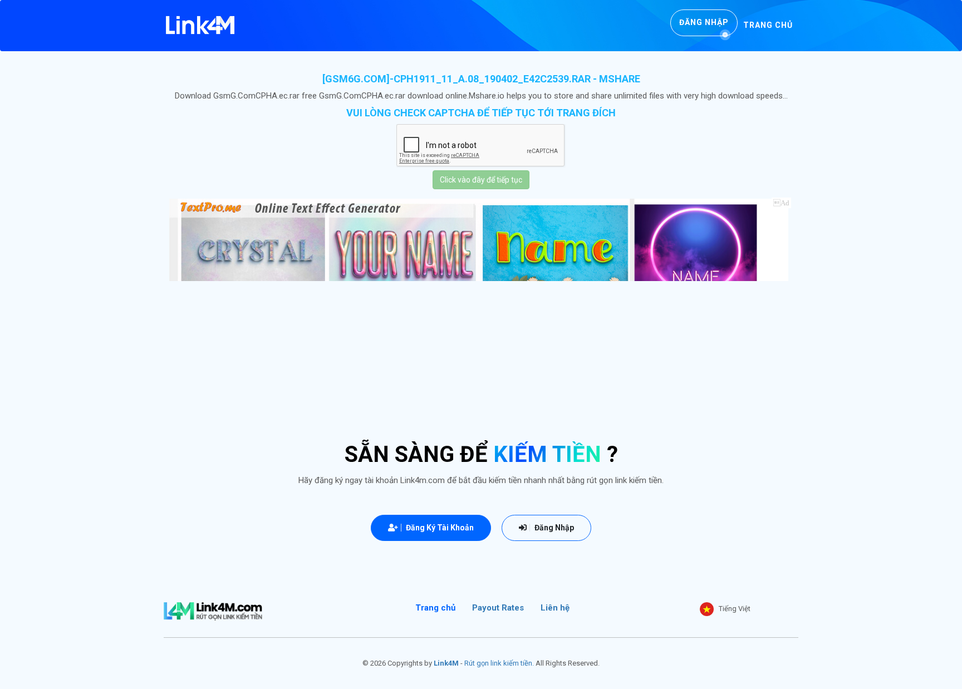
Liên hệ (555, 608)
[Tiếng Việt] (707, 609)
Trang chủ (768, 25)
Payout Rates (498, 608)
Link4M (446, 663)
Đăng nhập (704, 22)
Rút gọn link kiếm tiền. (499, 663)
